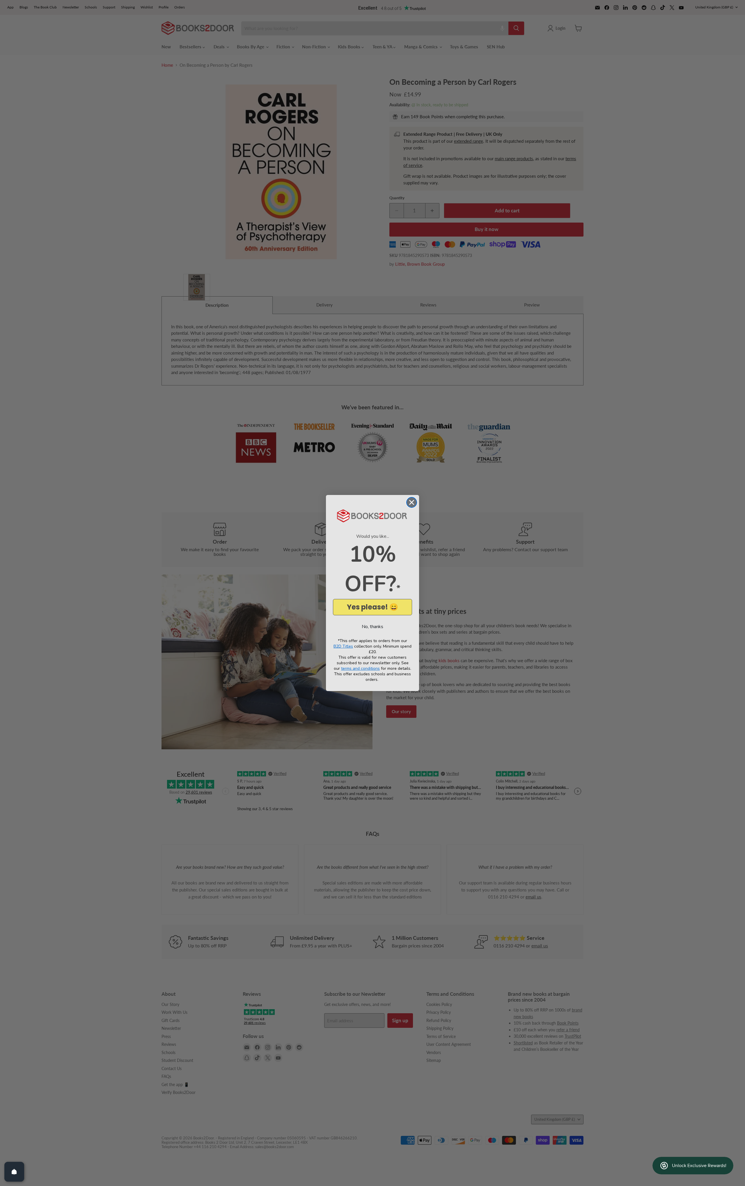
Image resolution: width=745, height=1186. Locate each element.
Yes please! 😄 (372, 607)
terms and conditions (360, 668)
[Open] (14, 1172)
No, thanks (372, 626)
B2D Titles (343, 646)
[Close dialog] (412, 502)
